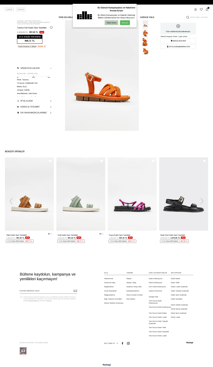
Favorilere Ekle (50, 161)
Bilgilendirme (109, 287)
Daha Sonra (111, 23)
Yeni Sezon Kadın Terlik (157, 327)
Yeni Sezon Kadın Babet (158, 313)
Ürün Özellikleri (30, 68)
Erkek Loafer (175, 317)
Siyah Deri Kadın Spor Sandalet (172, 235)
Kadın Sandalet (176, 299)
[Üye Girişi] (195, 9)
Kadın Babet (175, 278)
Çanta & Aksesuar (155, 291)
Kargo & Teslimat (30, 107)
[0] (207, 9)
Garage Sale (153, 297)
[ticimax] (189, 343)
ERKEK (21, 9)
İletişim (129, 278)
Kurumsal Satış (109, 283)
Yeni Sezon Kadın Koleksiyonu (155, 302)
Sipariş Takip (131, 283)
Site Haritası (130, 299)
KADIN (9, 9)
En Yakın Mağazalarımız (33, 113)
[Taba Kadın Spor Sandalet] (29, 194)
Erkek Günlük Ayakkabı (179, 305)
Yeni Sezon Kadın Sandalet (159, 332)
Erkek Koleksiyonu (155, 283)
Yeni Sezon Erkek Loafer (158, 336)
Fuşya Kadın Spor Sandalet (119, 235)
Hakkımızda (108, 278)
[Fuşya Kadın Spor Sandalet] (132, 194)
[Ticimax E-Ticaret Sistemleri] (106, 365)
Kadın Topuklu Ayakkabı (180, 291)
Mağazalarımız (109, 295)
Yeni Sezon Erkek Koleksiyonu (160, 307)
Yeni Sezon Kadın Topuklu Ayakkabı (158, 322)
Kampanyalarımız (132, 291)
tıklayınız (49, 300)
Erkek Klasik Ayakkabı (179, 309)
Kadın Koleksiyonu (155, 278)
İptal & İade (26, 101)
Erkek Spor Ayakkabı (178, 313)
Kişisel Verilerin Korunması (113, 303)
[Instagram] (128, 343)
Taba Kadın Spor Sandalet (16, 235)
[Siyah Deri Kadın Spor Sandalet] (183, 194)
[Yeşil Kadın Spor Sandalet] (80, 194)
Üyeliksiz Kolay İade (134, 287)
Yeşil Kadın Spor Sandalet (68, 235)
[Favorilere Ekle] (51, 28)
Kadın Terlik (175, 283)
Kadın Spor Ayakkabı (179, 295)
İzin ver (125, 23)
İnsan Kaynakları (110, 291)
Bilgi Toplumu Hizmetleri (113, 299)
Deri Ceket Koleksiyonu (157, 287)
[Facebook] (122, 343)
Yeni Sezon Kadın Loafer (158, 317)
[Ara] (187, 17)
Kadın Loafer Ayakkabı (179, 287)
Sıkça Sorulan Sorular (134, 295)
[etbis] (23, 351)
